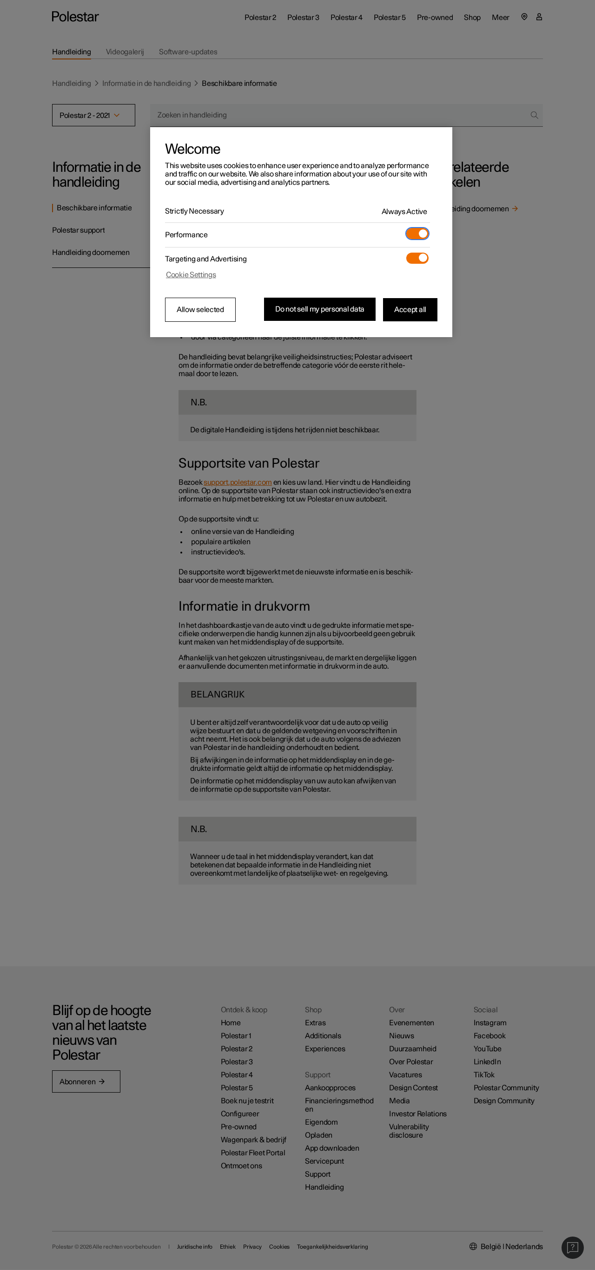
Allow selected (200, 309)
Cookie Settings (191, 275)
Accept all (410, 309)
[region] (301, 232)
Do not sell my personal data (319, 309)
